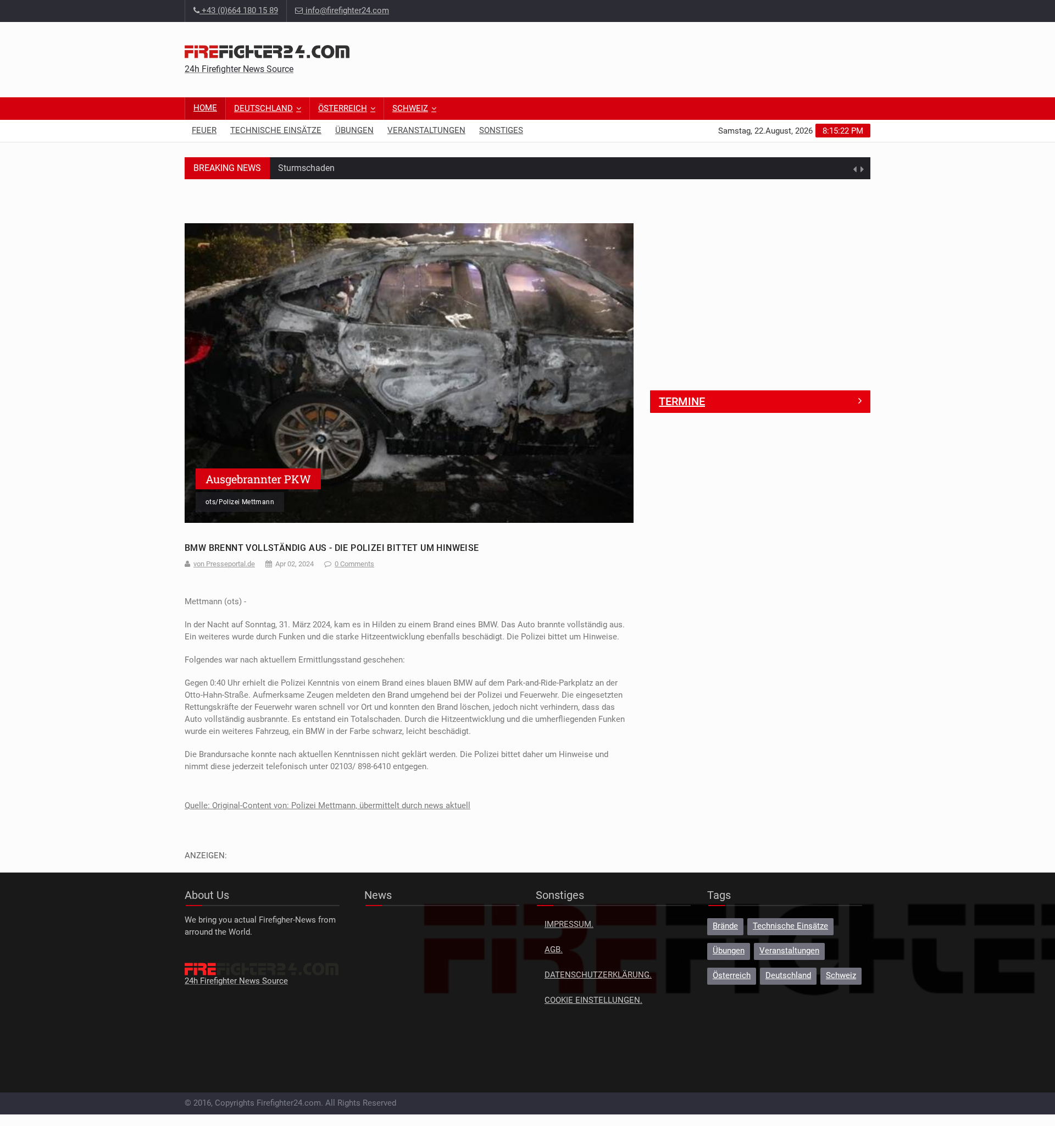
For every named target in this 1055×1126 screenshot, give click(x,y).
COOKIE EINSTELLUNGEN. (593, 1000)
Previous (196, 373)
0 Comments (354, 564)
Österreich (342, 108)
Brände (725, 926)
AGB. (554, 949)
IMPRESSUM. (569, 924)
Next (623, 373)
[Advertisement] (670, 57)
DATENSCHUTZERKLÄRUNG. (598, 975)
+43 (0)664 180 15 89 (238, 10)
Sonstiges (501, 130)
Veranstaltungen (426, 130)
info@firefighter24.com (347, 10)
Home (205, 108)
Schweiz (410, 108)
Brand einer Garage (315, 169)
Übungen (354, 130)
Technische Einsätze (275, 130)
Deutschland (263, 108)
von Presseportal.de (224, 564)
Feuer (204, 130)
